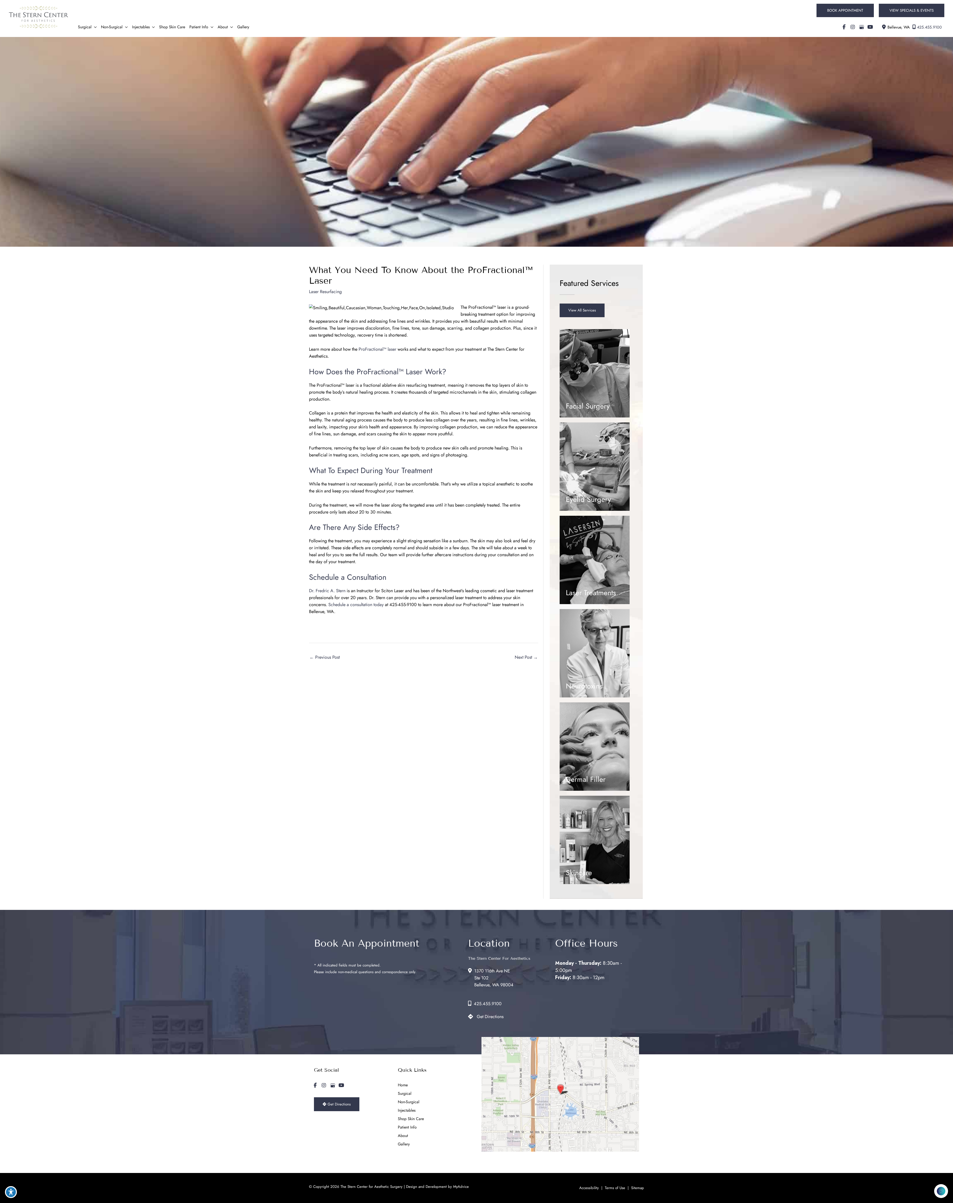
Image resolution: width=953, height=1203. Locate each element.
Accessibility (589, 1188)
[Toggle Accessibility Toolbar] (11, 1192)
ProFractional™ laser (377, 349)
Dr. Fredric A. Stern (327, 590)
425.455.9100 (929, 27)
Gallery (404, 1144)
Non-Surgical (408, 1102)
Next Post (526, 657)
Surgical (404, 1093)
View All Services (582, 310)
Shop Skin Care (411, 1119)
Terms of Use (615, 1188)
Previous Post (324, 657)
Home (403, 1085)
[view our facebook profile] (844, 27)
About (403, 1135)
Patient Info (407, 1127)
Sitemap (637, 1188)
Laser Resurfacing (325, 291)
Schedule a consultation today (356, 604)
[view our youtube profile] (870, 27)
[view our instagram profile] (852, 27)
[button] (845, 10)
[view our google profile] (861, 27)
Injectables (406, 1110)
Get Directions (490, 1016)
